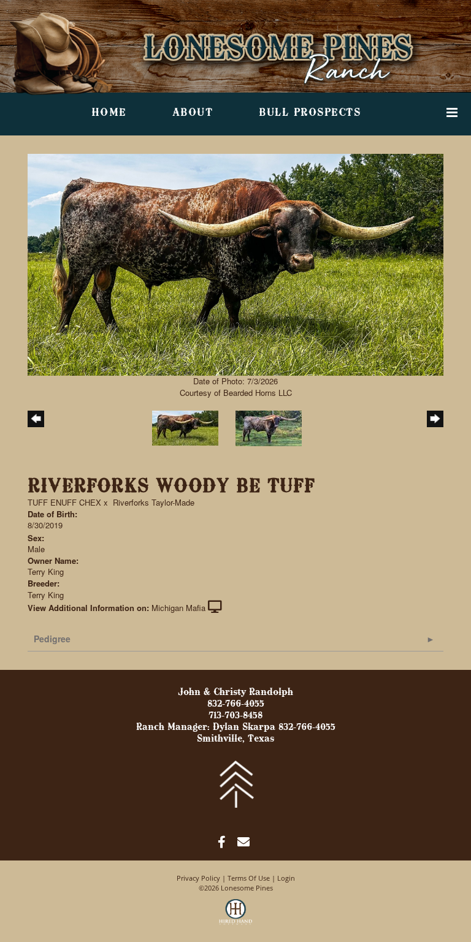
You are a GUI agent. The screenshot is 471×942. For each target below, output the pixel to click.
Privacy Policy (198, 878)
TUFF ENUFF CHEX (64, 502)
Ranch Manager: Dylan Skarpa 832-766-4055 (235, 727)
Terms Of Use (249, 878)
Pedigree (52, 638)
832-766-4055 (235, 704)
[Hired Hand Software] (236, 917)
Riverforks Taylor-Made (153, 502)
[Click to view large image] (235, 264)
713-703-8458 (235, 716)
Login (286, 878)
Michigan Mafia (178, 607)
